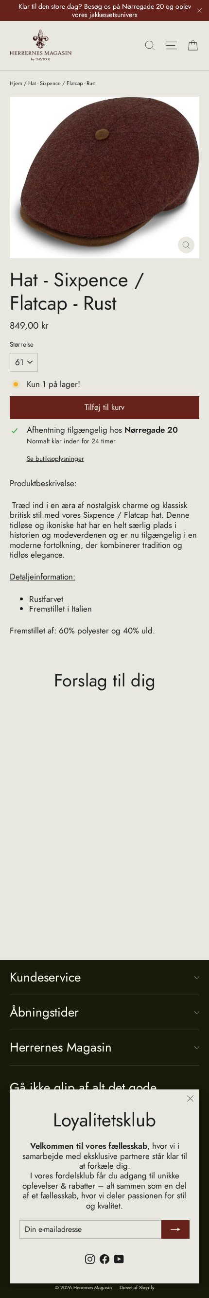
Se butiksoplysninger (55, 458)
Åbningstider (44, 1012)
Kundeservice (45, 977)
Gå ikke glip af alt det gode (83, 1086)
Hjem (16, 83)
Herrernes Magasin (61, 1047)
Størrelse (22, 344)
